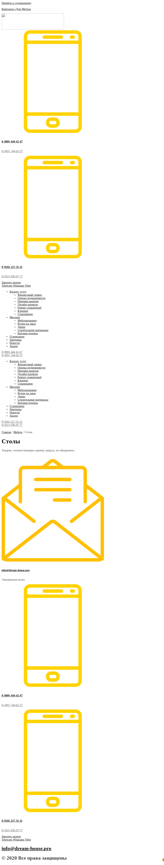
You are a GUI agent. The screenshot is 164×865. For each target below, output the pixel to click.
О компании (17, 336)
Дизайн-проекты (28, 304)
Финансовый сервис (30, 294)
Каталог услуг (18, 291)
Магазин (15, 317)
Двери (21, 326)
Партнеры (15, 339)
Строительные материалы (33, 330)
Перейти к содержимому (16, 3)
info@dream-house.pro (16, 570)
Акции (14, 346)
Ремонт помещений (29, 307)
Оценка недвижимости (31, 298)
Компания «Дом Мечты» (16, 9)
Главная (6, 432)
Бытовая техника (28, 333)
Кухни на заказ (27, 323)
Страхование (25, 314)
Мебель (17, 432)
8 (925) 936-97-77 (12, 276)
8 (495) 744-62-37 (12, 151)
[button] (11, 282)
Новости (15, 343)
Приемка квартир (28, 301)
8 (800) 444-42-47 (12, 141)
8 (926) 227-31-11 (12, 267)
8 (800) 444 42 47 (12, 352)
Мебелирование (27, 320)
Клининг (23, 310)
